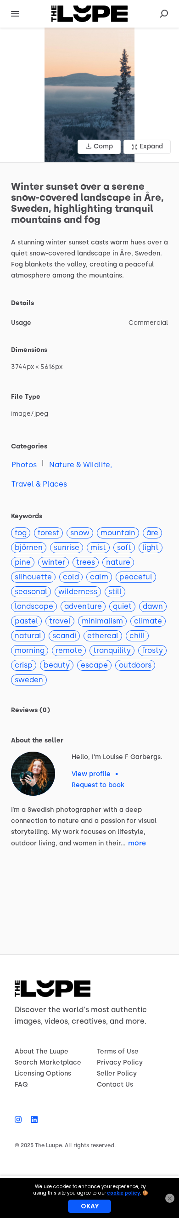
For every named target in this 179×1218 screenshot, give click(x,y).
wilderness (77, 591)
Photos (24, 464)
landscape (34, 606)
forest (48, 532)
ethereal (102, 635)
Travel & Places (39, 484)
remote (69, 650)
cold (71, 576)
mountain (118, 532)
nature (118, 562)
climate (148, 621)
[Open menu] (15, 14)
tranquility (112, 650)
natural (28, 635)
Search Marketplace (48, 1062)
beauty (57, 665)
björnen (29, 547)
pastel (26, 621)
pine (23, 562)
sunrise (66, 547)
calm (99, 576)
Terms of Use (118, 1051)
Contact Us (115, 1084)
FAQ (21, 1084)
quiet (122, 606)
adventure (83, 606)
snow (80, 532)
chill (137, 635)
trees (85, 562)
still (115, 591)
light (150, 547)
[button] (89, 95)
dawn (153, 606)
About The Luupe (41, 1051)
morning (30, 650)
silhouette (33, 576)
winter (53, 562)
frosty (152, 650)
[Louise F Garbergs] (33, 774)
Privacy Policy (120, 1062)
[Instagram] (20, 1120)
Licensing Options (43, 1073)
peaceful (135, 576)
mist (98, 547)
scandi (64, 635)
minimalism (102, 621)
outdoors (135, 665)
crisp (24, 665)
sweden (29, 679)
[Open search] (164, 14)
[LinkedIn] (32, 1120)
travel (60, 621)
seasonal (31, 591)
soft (124, 547)
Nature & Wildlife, (80, 464)
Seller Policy (117, 1073)
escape (94, 665)
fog (21, 532)
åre (152, 532)
